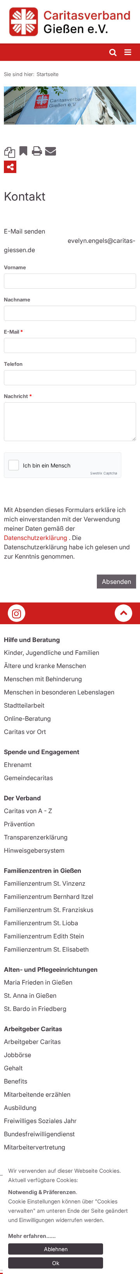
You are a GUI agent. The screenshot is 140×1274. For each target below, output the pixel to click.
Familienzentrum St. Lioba (41, 923)
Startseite (47, 74)
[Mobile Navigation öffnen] (128, 52)
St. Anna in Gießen (30, 995)
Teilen (10, 167)
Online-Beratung (27, 718)
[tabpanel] (70, 106)
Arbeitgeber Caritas (32, 1042)
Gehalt (13, 1068)
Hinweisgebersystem (34, 850)
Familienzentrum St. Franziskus (48, 910)
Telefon (13, 364)
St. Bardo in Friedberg (35, 1009)
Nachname (17, 299)
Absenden (116, 581)
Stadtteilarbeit (24, 705)
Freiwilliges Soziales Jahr (40, 1121)
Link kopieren (10, 150)
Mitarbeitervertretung (34, 1147)
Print (37, 150)
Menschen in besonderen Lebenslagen (59, 692)
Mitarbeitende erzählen (37, 1094)
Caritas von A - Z (28, 811)
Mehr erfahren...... (32, 1235)
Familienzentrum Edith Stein (44, 936)
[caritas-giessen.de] (70, 22)
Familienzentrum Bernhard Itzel (48, 896)
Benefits (15, 1081)
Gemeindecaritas (28, 778)
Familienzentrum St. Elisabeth (46, 949)
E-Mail (12, 332)
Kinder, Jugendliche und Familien (51, 652)
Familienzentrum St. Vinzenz (45, 883)
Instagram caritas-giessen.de (16, 613)
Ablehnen (56, 1249)
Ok (56, 1263)
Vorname (15, 267)
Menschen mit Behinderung (43, 679)
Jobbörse (17, 1055)
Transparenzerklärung (36, 837)
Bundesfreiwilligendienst (39, 1134)
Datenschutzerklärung (35, 538)
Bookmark (23, 150)
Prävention (19, 824)
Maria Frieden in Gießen (38, 982)
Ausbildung (20, 1107)
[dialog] (71, 1218)
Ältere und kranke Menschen (45, 666)
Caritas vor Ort (25, 732)
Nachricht (16, 396)
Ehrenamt (18, 765)
